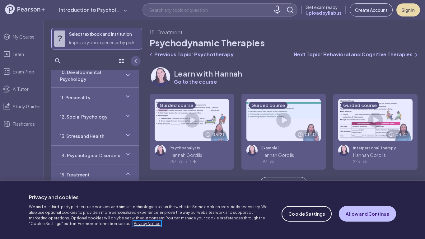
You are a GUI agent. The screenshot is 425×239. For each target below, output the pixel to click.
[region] (212, 209)
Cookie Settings (306, 214)
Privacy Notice (147, 223)
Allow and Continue (367, 214)
